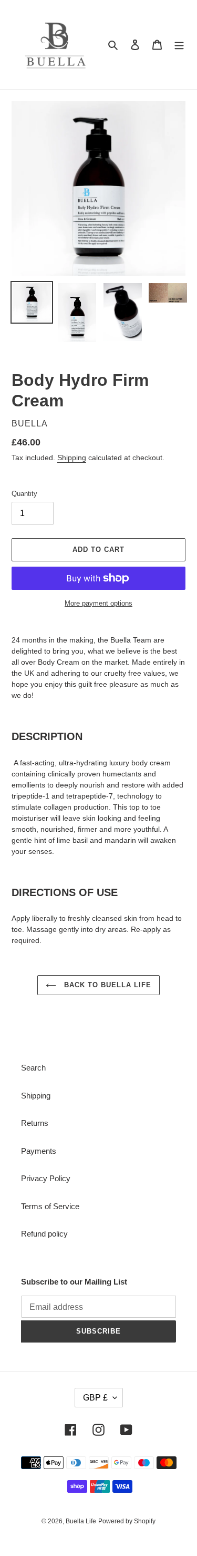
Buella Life (81, 1521)
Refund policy (44, 1233)
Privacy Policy (45, 1178)
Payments (38, 1150)
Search (33, 1067)
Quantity (24, 494)
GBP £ (95, 1397)
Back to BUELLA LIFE (106, 985)
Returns (34, 1123)
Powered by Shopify (126, 1521)
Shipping (71, 457)
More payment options (98, 603)
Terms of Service (50, 1206)
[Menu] (179, 44)
